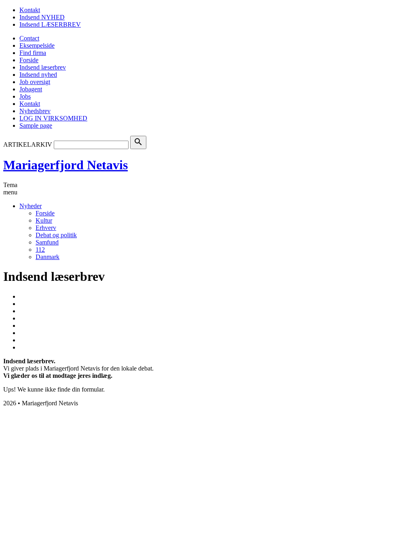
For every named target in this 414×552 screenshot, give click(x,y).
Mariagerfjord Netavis (65, 165)
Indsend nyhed (38, 74)
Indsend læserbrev (42, 67)
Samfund (47, 242)
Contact (29, 38)
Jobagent (30, 89)
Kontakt (29, 9)
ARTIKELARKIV (27, 144)
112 (40, 249)
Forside (28, 60)
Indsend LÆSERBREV (50, 24)
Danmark (47, 256)
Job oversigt (34, 81)
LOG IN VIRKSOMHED (53, 118)
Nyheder (30, 205)
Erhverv (46, 227)
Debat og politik (56, 235)
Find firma (32, 52)
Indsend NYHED (42, 17)
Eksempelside (37, 45)
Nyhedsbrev (35, 110)
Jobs (25, 96)
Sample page (35, 125)
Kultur (44, 220)
